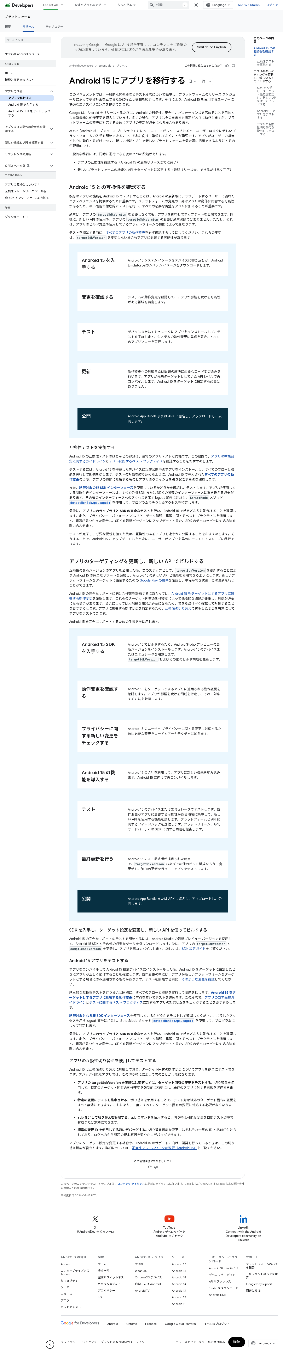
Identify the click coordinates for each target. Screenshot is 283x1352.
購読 (236, 1342)
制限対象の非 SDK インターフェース (106, 488)
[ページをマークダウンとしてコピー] (203, 81)
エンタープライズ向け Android (75, 1272)
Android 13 (179, 1290)
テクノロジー (54, 27)
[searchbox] (28, 40)
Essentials (50, 5)
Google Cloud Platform (180, 1324)
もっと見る (124, 5)
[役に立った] (227, 66)
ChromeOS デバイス (148, 1277)
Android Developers (81, 65)
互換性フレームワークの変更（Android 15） (164, 1148)
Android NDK (217, 1295)
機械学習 (103, 1271)
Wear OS (141, 1271)
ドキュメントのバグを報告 (262, 1275)
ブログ (65, 1300)
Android (66, 1264)
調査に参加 (253, 1290)
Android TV (142, 1290)
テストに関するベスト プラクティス (136, 461)
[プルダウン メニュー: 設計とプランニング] (106, 5)
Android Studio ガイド (223, 1268)
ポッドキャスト (71, 1307)
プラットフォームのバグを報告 (262, 1265)
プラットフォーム (18, 17)
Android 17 (179, 1264)
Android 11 (179, 1304)
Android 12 (179, 1297)
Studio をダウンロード (223, 1288)
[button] (24, 91)
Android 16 (179, 1271)
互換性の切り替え (178, 609)
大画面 (139, 1264)
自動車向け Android (148, 1284)
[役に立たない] (233, 66)
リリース (28, 27)
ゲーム (102, 1264)
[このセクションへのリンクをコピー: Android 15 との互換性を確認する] (150, 187)
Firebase (151, 1324)
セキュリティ (69, 1281)
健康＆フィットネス (111, 1277)
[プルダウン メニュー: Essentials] (64, 5)
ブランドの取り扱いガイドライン (122, 1342)
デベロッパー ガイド (222, 1275)
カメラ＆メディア (109, 1284)
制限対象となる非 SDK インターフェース (99, 1016)
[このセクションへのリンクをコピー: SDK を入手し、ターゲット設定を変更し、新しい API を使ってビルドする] (211, 930)
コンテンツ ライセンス (131, 1184)
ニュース (66, 1294)
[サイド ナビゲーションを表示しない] (50, 1344)
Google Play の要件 (154, 580)
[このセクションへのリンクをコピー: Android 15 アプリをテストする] (132, 961)
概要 (8, 27)
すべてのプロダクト (217, 1324)
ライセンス (89, 1342)
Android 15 (179, 1277)
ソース (65, 1287)
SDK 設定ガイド (194, 949)
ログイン (272, 5)
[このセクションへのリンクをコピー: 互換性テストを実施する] (119, 447)
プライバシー (106, 1290)
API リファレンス (220, 1281)
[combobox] (168, 5)
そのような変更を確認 (198, 979)
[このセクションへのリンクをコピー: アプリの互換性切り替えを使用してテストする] (160, 1061)
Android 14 (179, 1284)
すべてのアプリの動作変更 (125, 233)
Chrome (131, 1324)
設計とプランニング (88, 5)
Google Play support (259, 1284)
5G (100, 1297)
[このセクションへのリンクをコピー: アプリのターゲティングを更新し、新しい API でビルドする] (208, 561)
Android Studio (249, 5)
